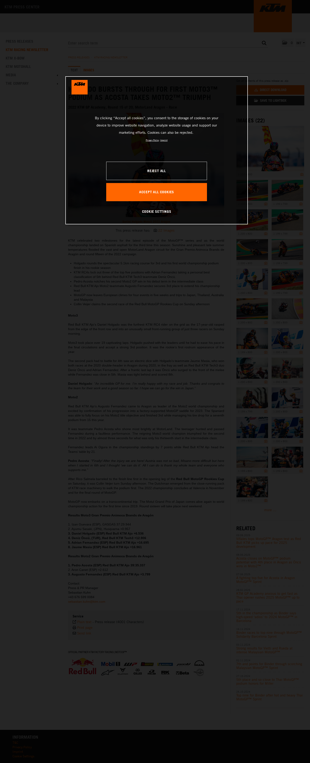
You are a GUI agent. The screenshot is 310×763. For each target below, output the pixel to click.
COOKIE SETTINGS (156, 211)
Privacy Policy (152, 140)
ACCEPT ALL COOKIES (156, 192)
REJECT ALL (156, 170)
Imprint (163, 140)
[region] (156, 150)
